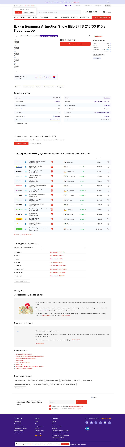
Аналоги (96, 58)
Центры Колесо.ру (57, 426)
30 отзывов (70, 171)
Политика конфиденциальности (60, 430)
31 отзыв (69, 229)
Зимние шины (87, 380)
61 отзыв (69, 200)
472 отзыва (70, 195)
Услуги (56, 17)
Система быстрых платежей (24, 354)
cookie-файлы (30, 444)
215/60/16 (57, 101)
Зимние (57, 116)
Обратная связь (18, 433)
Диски (23, 17)
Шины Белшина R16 (52, 380)
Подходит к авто (49, 87)
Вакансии (54, 428)
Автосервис (65, 17)
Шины (16, 17)
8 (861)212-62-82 (75, 340)
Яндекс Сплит (20, 360)
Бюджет (107, 109)
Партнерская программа (58, 439)
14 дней (107, 116)
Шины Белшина (20, 380)
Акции (70, 5)
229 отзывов (71, 176)
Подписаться (81, 402)
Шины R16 (77, 380)
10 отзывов (70, 205)
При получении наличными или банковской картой (30, 356)
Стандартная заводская (102, 112)
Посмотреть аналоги (75, 44)
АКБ (29, 17)
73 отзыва (70, 209)
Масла (35, 17)
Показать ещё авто (21, 281)
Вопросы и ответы (19, 430)
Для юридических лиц (58, 437)
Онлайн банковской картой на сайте (26, 358)
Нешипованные (55, 119)
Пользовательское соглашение (60, 435)
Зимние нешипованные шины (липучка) (63, 384)
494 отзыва (70, 219)
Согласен (65, 444)
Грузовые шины (39, 430)
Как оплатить (17, 423)
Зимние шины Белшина (22, 384)
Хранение (74, 17)
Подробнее (76, 2)
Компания (55, 418)
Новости (54, 421)
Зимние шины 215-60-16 (40, 384)
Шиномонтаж (84, 17)
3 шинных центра (29, 5)
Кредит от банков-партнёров (24, 368)
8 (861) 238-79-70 (65, 315)
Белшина (32, 22)
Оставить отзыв (21, 143)
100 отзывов (70, 214)
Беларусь (107, 105)
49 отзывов (70, 181)
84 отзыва (70, 162)
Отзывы (38, 87)
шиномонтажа (45, 310)
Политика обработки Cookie (59, 433)
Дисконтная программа (20, 428)
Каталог (22, 22)
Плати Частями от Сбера (23, 362)
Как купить (60, 87)
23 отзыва (70, 186)
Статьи (54, 423)
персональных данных (76, 406)
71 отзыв (69, 167)
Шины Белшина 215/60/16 (35, 380)
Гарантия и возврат (19, 426)
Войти (108, 5)
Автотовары (44, 17)
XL (59, 123)
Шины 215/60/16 (66, 380)
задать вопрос (36, 143)
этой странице (46, 315)
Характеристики (28, 87)
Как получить (17, 421)
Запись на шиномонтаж (102, 17)
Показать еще (19, 388)
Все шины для (57, 252)
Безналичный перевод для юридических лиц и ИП (30, 366)
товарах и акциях (75, 408)
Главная (16, 22)
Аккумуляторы (39, 426)
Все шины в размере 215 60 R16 (23, 234)
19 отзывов (70, 190)
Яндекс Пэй (19, 364)
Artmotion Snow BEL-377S (43, 22)
